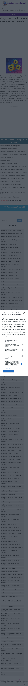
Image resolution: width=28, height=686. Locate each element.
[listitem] (14, 341)
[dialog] (14, 343)
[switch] (22, 344)
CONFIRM (8, 371)
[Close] (24, 313)
